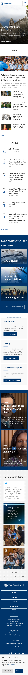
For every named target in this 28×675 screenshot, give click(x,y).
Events (14, 612)
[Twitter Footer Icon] (5, 653)
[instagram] (8, 576)
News (14, 609)
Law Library (14, 621)
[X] (5, 576)
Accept (18, 671)
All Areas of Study (7, 245)
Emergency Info (14, 631)
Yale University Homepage (14, 635)
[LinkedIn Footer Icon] (12, 653)
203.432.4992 (14, 646)
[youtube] (23, 576)
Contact (14, 597)
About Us (14, 602)
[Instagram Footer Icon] (9, 653)
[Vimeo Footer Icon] (19, 653)
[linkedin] (12, 576)
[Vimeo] (19, 576)
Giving (14, 593)
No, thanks (8, 671)
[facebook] (15, 576)
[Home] (7, 3)
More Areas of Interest (13, 307)
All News (4, 135)
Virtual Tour (14, 606)
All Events (4, 230)
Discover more (6, 41)
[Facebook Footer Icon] (16, 653)
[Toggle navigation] (25, 3)
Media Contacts (14, 614)
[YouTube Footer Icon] (23, 653)
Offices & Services (14, 619)
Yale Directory (14, 633)
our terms (11, 665)
